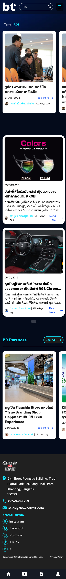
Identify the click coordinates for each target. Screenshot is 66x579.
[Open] (59, 7)
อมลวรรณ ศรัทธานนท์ (22, 434)
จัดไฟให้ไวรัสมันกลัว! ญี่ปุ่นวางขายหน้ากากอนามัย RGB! (31, 193)
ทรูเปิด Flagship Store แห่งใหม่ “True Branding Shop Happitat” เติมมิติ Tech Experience (29, 414)
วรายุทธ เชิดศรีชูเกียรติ (21, 216)
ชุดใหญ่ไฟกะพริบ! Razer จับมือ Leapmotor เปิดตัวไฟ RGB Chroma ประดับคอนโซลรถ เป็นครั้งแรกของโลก (32, 290)
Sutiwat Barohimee (20, 308)
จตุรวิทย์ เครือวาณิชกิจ (22, 103)
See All (51, 340)
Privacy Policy (56, 556)
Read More (42, 97)
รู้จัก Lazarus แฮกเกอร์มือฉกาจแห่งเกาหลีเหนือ (25, 89)
